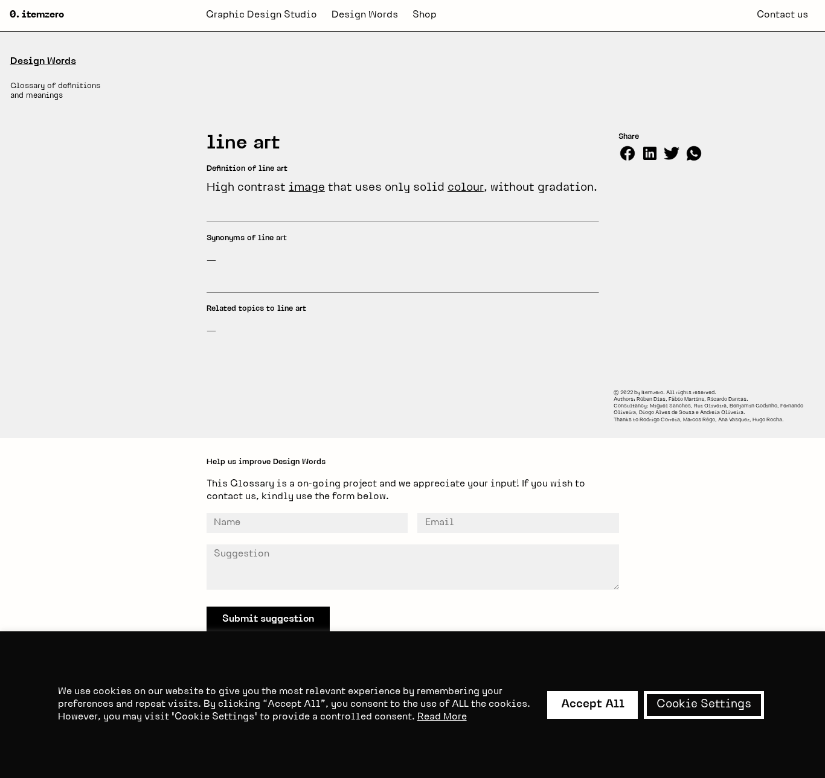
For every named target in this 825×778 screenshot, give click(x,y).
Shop (424, 15)
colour (466, 188)
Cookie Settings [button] (703, 704)
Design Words (365, 15)
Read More (442, 717)
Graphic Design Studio (261, 15)
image (307, 188)
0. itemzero (37, 15)
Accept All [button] (592, 704)
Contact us (782, 15)
